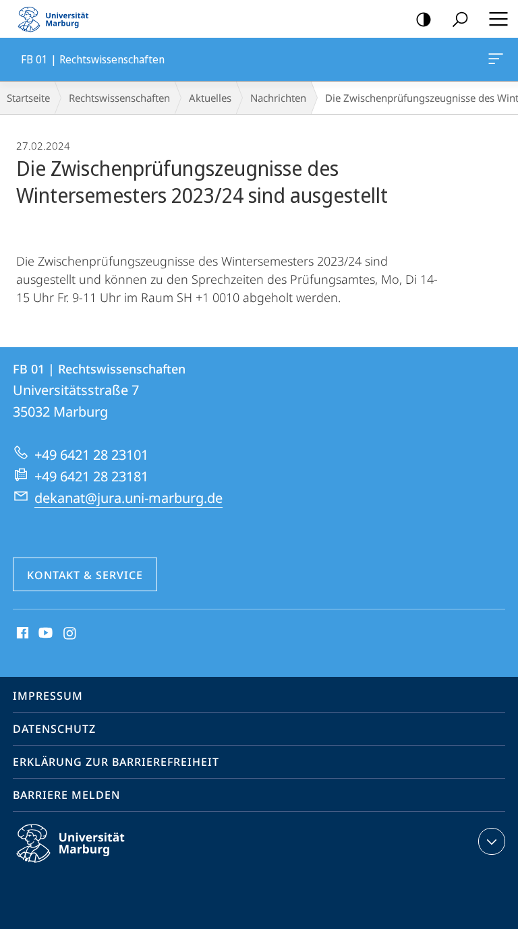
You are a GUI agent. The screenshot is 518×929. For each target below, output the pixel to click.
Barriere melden (66, 794)
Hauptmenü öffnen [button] (498, 19)
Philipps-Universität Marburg (94, 864)
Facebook (21, 633)
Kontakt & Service (85, 575)
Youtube (44, 633)
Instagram (70, 633)
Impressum (48, 695)
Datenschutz (54, 728)
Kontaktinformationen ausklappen (491, 841)
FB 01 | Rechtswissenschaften (498, 59)
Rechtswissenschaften (119, 97)
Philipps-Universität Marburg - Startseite (57, 19)
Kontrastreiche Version (423, 19)
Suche (460, 19)
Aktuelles (210, 97)
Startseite (28, 97)
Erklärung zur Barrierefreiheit (116, 761)
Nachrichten (278, 97)
